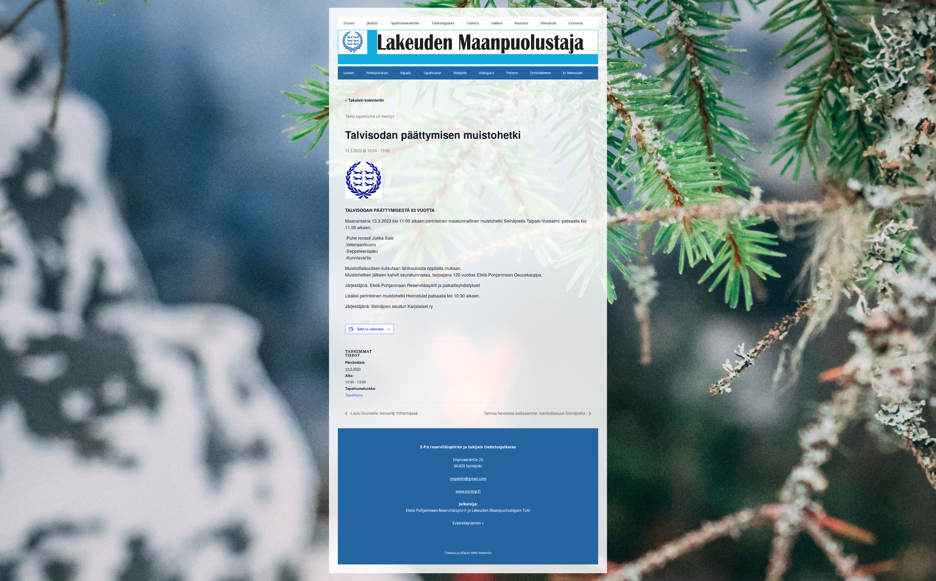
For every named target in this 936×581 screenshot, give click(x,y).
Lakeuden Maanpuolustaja (468, 46)
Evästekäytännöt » (468, 523)
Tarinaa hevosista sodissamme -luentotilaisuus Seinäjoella (535, 413)
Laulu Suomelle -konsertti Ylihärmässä (384, 413)
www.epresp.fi (468, 491)
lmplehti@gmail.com (468, 478)
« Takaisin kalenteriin (364, 100)
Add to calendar (370, 328)
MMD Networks (481, 553)
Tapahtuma (354, 395)
